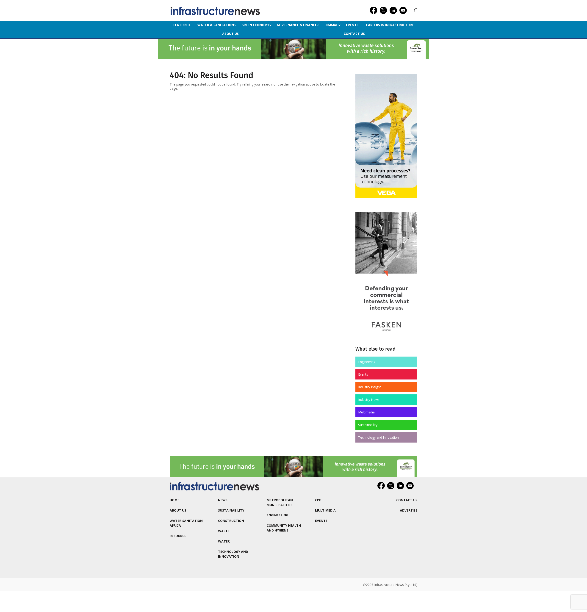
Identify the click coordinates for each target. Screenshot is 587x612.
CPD (318, 500)
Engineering (366, 362)
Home (174, 500)
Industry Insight (369, 387)
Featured (181, 25)
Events (352, 25)
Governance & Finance (297, 25)
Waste (224, 531)
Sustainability (367, 425)
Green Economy (255, 25)
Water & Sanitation (215, 25)
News (222, 500)
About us (230, 33)
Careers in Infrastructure (390, 25)
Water (224, 541)
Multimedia (366, 412)
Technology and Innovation (378, 437)
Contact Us (354, 33)
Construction (231, 520)
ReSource (178, 536)
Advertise (408, 510)
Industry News (368, 399)
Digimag (331, 25)
